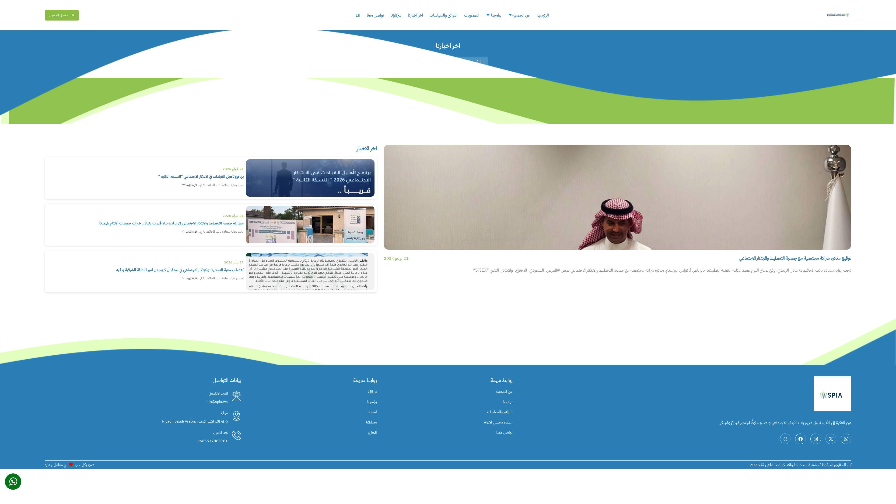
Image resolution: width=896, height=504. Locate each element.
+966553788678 (212, 441)
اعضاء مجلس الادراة (498, 422)
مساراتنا (371, 422)
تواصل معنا (375, 15)
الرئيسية (543, 15)
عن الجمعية (521, 15)
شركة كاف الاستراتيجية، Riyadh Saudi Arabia (195, 421)
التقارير (372, 432)
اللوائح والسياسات (444, 15)
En (358, 15)
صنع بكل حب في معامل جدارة (69, 465)
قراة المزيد (191, 184)
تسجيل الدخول (59, 15)
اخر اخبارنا (415, 15)
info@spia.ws (217, 402)
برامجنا (495, 15)
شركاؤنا (396, 15)
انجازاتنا (372, 412)
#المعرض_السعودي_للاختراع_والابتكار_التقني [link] (525, 270)
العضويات (471, 15)
